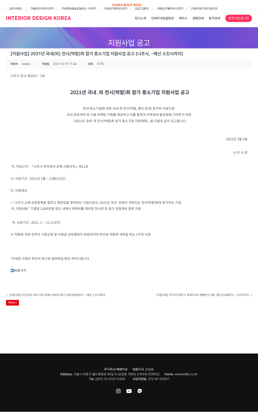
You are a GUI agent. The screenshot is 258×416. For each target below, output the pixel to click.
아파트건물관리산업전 (170, 8)
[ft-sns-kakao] (139, 390)
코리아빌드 (15, 8)
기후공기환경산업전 (115, 8)
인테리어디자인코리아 (204, 8)
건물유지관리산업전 (42, 8)
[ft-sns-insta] (118, 390)
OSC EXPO (142, 8)
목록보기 (12, 302)
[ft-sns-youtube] (129, 390)
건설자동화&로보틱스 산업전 (78, 8)
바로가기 (20, 270)
